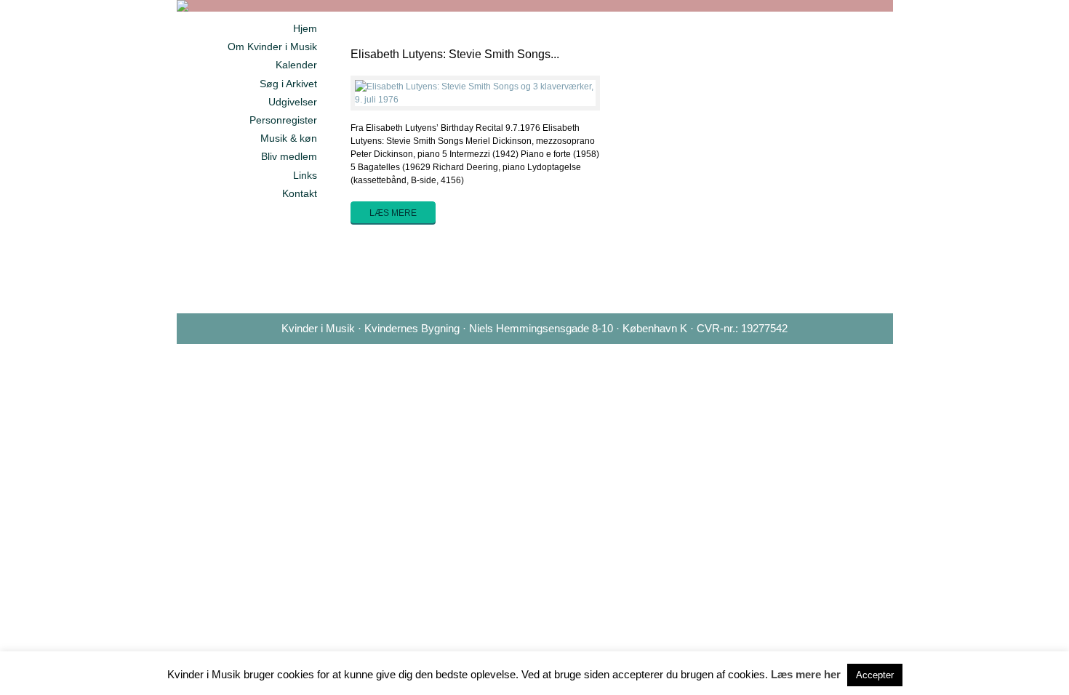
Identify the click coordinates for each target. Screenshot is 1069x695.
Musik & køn (288, 138)
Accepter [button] (875, 675)
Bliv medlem (289, 156)
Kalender (296, 65)
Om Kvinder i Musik (272, 46)
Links (305, 175)
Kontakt (299, 193)
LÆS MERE (393, 213)
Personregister (283, 120)
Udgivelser (292, 102)
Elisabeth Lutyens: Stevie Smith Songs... (455, 54)
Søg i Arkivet (288, 83)
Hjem (305, 28)
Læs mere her (806, 674)
